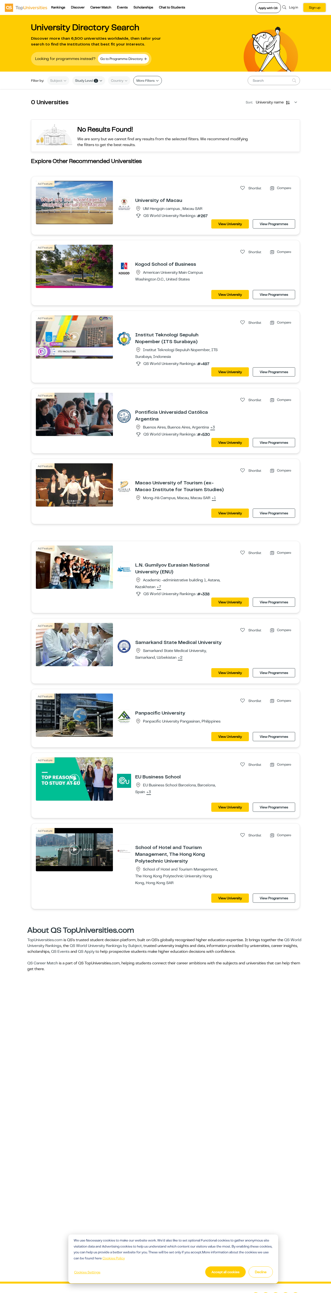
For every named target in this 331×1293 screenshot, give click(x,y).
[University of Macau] (124, 204)
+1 (214, 498)
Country (117, 80)
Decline (261, 1272)
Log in (293, 7)
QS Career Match (42, 963)
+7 (159, 587)
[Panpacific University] (124, 716)
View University (230, 224)
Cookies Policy (113, 1258)
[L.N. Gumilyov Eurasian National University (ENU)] (124, 568)
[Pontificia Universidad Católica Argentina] (124, 416)
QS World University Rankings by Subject (106, 945)
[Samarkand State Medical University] (124, 646)
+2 (180, 657)
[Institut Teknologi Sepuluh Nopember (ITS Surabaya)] (124, 338)
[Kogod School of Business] (124, 268)
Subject (56, 80)
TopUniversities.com (45, 940)
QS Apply (86, 951)
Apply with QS (268, 8)
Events (122, 7)
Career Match (100, 7)
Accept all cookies (225, 1272)
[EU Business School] (124, 780)
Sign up (314, 7)
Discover (78, 7)
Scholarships (143, 7)
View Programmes (274, 224)
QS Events (60, 951)
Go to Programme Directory (121, 59)
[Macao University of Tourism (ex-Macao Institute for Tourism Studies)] (124, 486)
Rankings (58, 7)
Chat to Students (172, 7)
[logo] (26, 7)
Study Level (86, 80)
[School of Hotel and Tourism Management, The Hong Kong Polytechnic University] (124, 851)
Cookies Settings (87, 1272)
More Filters (145, 80)
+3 (212, 427)
